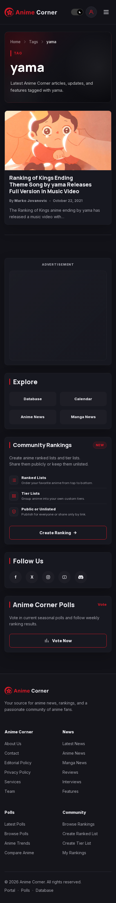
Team (10, 791)
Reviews (70, 772)
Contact (12, 753)
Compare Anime (19, 852)
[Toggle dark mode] (77, 12)
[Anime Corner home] (36, 12)
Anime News (32, 416)
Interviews (72, 781)
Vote (102, 604)
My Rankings (74, 852)
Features (71, 791)
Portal (10, 890)
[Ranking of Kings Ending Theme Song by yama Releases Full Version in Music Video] (58, 141)
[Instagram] (48, 577)
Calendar (83, 399)
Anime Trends (17, 843)
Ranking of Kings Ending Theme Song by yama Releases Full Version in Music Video (50, 185)
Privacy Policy (18, 772)
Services (13, 781)
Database (33, 399)
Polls (25, 890)
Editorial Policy (18, 762)
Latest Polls (15, 824)
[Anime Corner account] (91, 12)
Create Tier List (77, 843)
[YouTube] (64, 577)
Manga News (83, 416)
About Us (13, 743)
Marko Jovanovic (30, 201)
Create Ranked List (80, 833)
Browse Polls (16, 833)
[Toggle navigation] (105, 12)
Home (15, 42)
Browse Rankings (79, 824)
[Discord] (81, 577)
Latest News (74, 743)
